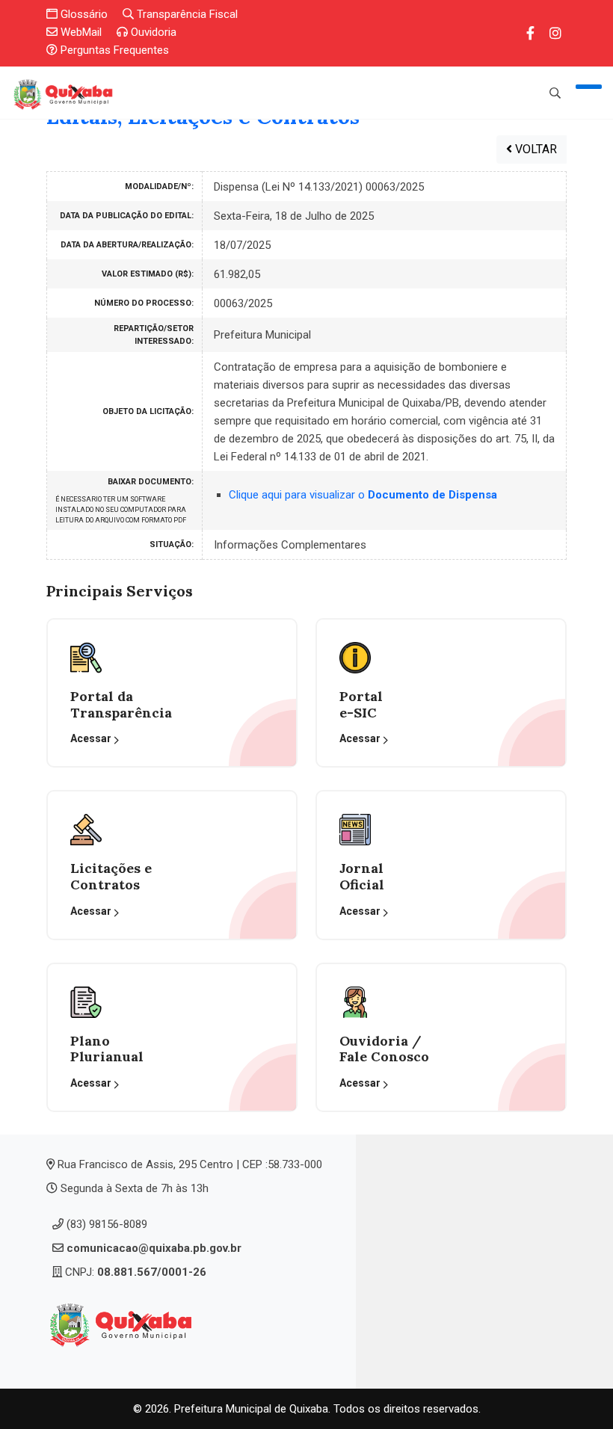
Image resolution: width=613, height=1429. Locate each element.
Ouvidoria (152, 32)
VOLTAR (534, 149)
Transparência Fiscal (186, 14)
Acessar (92, 738)
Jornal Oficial (361, 876)
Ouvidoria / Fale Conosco (384, 1049)
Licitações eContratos (111, 876)
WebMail (80, 32)
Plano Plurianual (107, 1049)
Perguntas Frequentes (113, 50)
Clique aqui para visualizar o (363, 494)
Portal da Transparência (121, 704)
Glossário (83, 14)
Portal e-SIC (361, 704)
